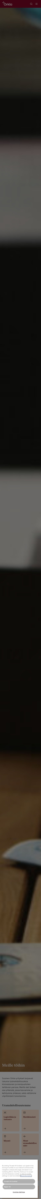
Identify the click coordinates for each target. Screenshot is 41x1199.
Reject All (7, 1187)
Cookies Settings (19, 1192)
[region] (19, 1179)
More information (26, 1176)
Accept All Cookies (10, 1181)
